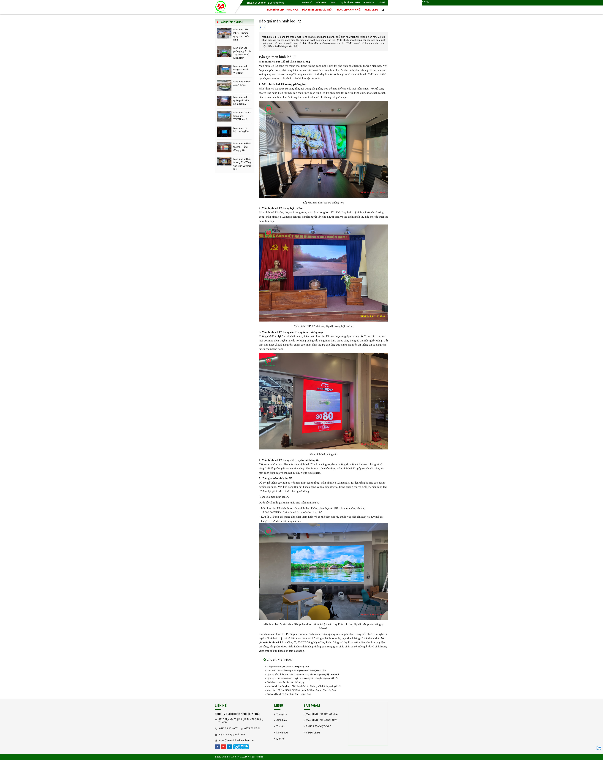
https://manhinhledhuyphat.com (236, 740)
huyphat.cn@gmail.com (231, 734)
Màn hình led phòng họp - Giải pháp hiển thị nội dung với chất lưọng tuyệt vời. (304, 686)
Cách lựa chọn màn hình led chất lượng (285, 682)
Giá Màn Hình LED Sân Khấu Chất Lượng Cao (289, 694)
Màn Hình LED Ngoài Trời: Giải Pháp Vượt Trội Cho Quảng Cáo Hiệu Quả (301, 690)
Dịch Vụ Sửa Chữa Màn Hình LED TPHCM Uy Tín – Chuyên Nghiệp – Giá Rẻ (303, 674)
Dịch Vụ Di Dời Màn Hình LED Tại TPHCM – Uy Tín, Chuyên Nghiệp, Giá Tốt (302, 678)
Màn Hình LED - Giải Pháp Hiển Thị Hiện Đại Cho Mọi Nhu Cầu (296, 670)
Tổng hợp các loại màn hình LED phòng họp (288, 666)
